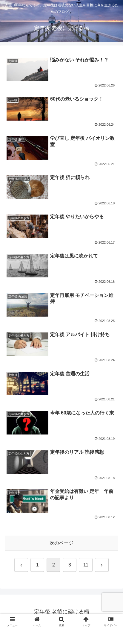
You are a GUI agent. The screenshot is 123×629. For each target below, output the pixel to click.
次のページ (61, 543)
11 (85, 564)
